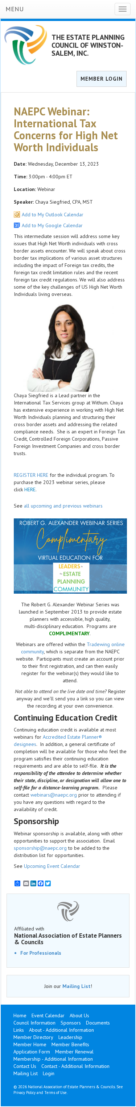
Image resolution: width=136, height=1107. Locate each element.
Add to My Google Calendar (52, 225)
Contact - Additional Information (75, 1066)
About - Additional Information (61, 1030)
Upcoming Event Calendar (52, 866)
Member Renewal (74, 1051)
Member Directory (33, 1037)
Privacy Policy (24, 1092)
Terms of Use (55, 1092)
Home (19, 1015)
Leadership (70, 1037)
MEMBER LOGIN (102, 78)
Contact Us (24, 1066)
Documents (98, 1022)
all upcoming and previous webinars (63, 505)
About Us (79, 1015)
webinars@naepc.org (53, 795)
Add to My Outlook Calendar (52, 214)
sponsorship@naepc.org (40, 848)
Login (48, 1073)
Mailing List (76, 986)
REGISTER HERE (31, 475)
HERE (30, 489)
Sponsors (71, 1022)
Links (18, 1030)
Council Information (34, 1022)
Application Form (31, 1051)
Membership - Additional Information (53, 1059)
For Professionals (40, 953)
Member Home (29, 1044)
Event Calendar (48, 1015)
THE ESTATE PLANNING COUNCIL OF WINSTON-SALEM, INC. (88, 45)
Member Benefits (70, 1044)
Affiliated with (68, 935)
